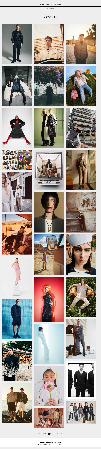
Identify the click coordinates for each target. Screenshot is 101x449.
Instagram (55, 444)
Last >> (62, 433)
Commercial (45, 12)
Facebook (39, 444)
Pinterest (62, 444)
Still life (57, 12)
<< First (39, 433)
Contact (64, 12)
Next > (57, 433)
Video (52, 12)
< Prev (44, 433)
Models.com (46, 444)
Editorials (37, 12)
